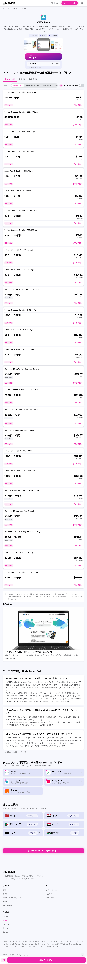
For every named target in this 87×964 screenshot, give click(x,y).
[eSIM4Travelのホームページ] (30, 44)
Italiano (5, 932)
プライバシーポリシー (54, 890)
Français (6, 924)
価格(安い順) (17, 85)
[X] (82, 955)
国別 (22, 79)
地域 (4, 890)
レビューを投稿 (69, 3)
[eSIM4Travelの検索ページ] (43, 44)
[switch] (81, 85)
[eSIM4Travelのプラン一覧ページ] (57, 44)
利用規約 (49, 894)
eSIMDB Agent (8, 905)
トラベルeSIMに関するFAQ (12, 898)
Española (6, 928)
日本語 (5, 920)
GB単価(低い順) (33, 85)
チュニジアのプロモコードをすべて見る (42, 851)
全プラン (9, 79)
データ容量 (47, 85)
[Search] (82, 3)
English (5, 917)
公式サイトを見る (45, 960)
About (5, 901)
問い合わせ (50, 898)
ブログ (5, 894)
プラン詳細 (77, 105)
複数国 (33, 79)
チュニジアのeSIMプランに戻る (15, 9)
